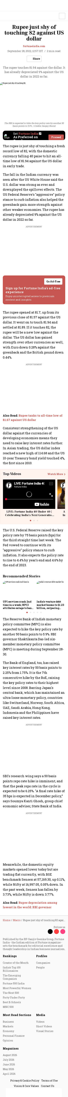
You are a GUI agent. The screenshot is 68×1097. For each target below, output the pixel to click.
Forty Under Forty (14, 997)
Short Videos (44, 1026)
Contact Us (47, 1086)
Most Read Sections (17, 1015)
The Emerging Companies (12, 977)
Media (40, 1015)
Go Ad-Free (53, 281)
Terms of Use (49, 1080)
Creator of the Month (16, 962)
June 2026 (9, 1064)
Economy (8, 1031)
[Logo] (11, 16)
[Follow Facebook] (43, 931)
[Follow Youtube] (56, 931)
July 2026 (8, 1059)
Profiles (41, 956)
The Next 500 (11, 992)
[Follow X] (50, 931)
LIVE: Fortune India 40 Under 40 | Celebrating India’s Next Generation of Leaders (29, 515)
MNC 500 (8, 1007)
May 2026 (8, 1069)
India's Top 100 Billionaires (12, 969)
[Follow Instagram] (62, 931)
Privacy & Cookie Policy (24, 1080)
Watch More (55, 474)
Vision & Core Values (26, 1086)
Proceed (56, 137)
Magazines (11, 1048)
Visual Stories (44, 1031)
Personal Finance (14, 1035)
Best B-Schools (12, 1002)
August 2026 (10, 1055)
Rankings (10, 956)
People (40, 967)
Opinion (8, 1040)
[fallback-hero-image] (19, 590)
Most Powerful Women (17, 988)
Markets (8, 1026)
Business (8, 1021)
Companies (43, 962)
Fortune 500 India (13, 983)
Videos (40, 1021)
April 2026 (9, 1073)
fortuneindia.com (34, 46)
